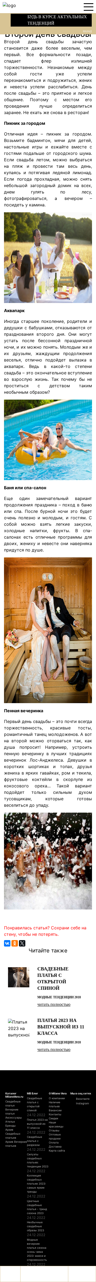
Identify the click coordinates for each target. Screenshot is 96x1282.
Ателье (10, 1121)
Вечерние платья (11, 1111)
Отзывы (54, 1130)
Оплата (54, 1142)
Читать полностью (53, 1004)
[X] (22, 943)
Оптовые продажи (55, 1136)
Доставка (55, 1146)
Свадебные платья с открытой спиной (34, 1104)
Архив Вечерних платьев (16, 1143)
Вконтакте (82, 1098)
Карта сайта (57, 1150)
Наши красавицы (56, 1124)
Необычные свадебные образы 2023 (35, 1226)
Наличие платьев (54, 1104)
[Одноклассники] (14, 943)
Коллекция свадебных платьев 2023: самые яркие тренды (36, 1183)
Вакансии (55, 1110)
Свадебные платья (13, 1103)
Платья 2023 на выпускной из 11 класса (37, 1123)
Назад (87, 31)
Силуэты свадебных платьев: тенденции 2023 (37, 1160)
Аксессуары (13, 1117)
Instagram (82, 1103)
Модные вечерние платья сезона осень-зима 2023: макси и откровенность (37, 1249)
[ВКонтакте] (7, 943)
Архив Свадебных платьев (12, 1133)
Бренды (10, 1125)
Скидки (53, 1118)
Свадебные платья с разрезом (34, 1140)
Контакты (55, 1114)
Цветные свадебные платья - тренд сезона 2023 (37, 1207)
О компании (57, 1098)
